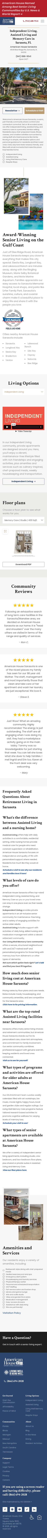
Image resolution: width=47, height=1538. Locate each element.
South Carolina (9, 1447)
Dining (28, 1439)
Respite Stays (32, 1415)
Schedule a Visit (34, 110)
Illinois (5, 1430)
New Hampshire (10, 1443)
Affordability (8, 1406)
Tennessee (8, 1452)
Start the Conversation (9, 1401)
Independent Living (34, 1400)
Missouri (6, 1439)
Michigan (7, 1434)
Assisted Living (32, 1404)
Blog (27, 1430)
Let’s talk (39, 962)
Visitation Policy (12, 1312)
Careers (6, 1480)
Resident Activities (34, 1443)
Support (6, 1462)
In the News (31, 1434)
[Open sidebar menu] (42, 21)
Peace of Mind (9, 1411)
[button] (3, 86)
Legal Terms (8, 1467)
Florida (5, 1426)
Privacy (6, 1475)
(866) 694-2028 (15, 1381)
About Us (30, 1426)
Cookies (6, 1471)
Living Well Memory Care (34, 1409)
